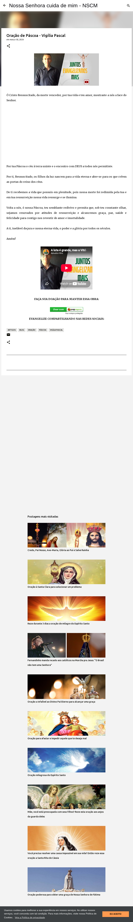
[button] (8, 46)
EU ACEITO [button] (115, 914)
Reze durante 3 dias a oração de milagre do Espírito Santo (59, 623)
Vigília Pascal (56, 330)
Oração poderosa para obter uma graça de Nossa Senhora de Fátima (64, 894)
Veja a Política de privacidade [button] (30, 917)
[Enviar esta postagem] (8, 336)
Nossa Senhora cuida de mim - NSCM (53, 5)
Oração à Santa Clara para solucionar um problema (55, 587)
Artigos (12, 330)
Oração (31, 330)
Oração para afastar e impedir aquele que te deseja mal (57, 738)
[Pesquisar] (128, 6)
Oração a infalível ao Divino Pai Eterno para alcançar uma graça (61, 701)
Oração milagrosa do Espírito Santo (47, 775)
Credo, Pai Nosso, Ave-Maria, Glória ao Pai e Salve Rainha (58, 550)
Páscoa (42, 330)
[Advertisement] (66, 135)
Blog (21, 330)
